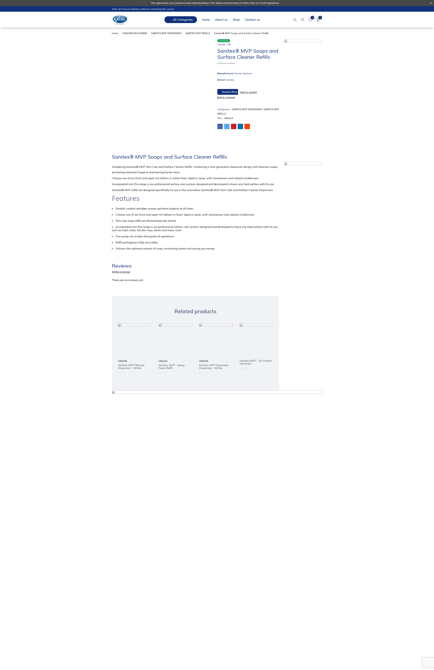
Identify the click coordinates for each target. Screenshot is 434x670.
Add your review (226, 63)
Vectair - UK (224, 44)
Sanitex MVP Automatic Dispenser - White (214, 366)
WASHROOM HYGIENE (134, 33)
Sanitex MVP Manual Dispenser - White (131, 366)
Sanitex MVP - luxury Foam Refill (172, 366)
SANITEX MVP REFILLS (197, 33)
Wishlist (312, 17)
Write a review (121, 271)
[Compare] (226, 97)
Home (115, 33)
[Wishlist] (248, 92)
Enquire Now (229, 91)
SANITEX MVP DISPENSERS (166, 33)
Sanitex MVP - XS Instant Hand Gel (256, 362)
